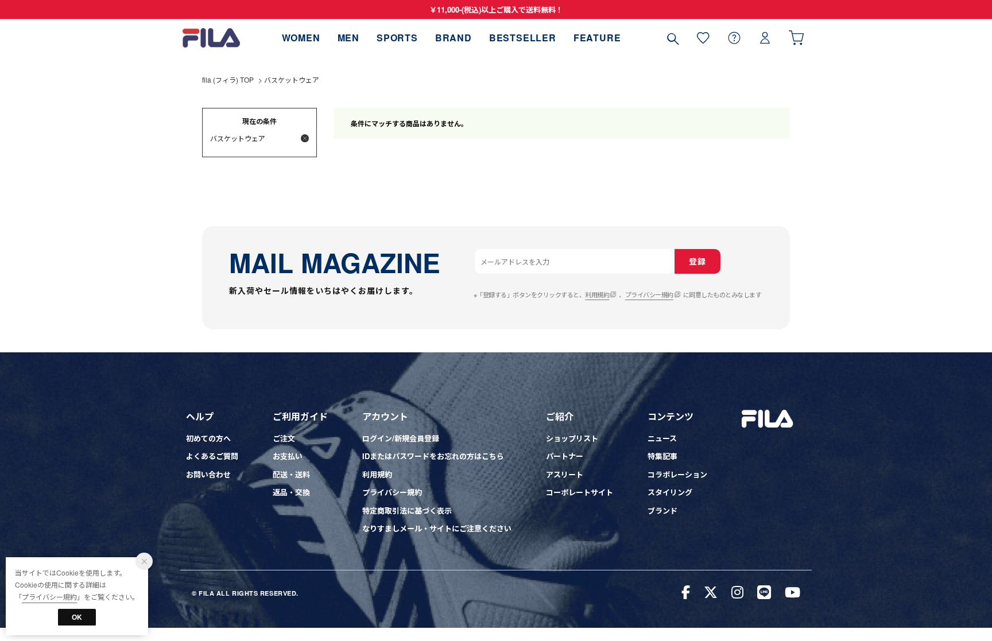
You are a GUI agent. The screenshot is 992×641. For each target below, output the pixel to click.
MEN (348, 37)
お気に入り (703, 37)
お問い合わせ (208, 474)
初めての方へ (208, 438)
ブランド (662, 510)
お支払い (288, 455)
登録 (697, 261)
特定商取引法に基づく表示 (407, 510)
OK (77, 617)
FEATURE (597, 37)
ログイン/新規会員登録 (400, 438)
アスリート (564, 474)
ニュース (662, 438)
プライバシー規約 (649, 294)
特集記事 (662, 455)
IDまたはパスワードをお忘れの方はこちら (433, 455)
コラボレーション (677, 474)
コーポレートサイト (579, 492)
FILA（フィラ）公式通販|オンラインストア (211, 37)
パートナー (564, 455)
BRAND (453, 37)
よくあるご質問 (212, 455)
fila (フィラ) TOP (228, 79)
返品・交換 (291, 492)
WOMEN (301, 37)
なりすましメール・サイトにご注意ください (437, 528)
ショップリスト (572, 438)
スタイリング (670, 492)
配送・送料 (291, 474)
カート (796, 37)
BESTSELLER (522, 37)
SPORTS (397, 37)
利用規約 (597, 294)
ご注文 (284, 438)
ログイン (765, 37)
